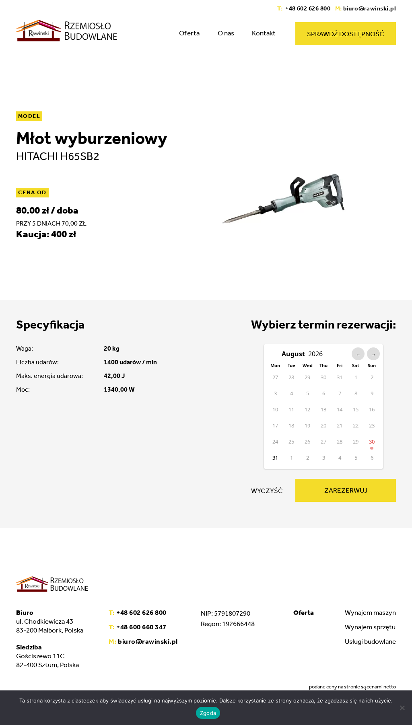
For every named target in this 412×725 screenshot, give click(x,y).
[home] (66, 30)
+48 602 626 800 (303, 8)
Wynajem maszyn (370, 612)
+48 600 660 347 (138, 627)
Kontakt (264, 33)
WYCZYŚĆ (267, 491)
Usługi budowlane (370, 641)
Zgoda (208, 713)
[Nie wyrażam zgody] (402, 708)
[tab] (303, 612)
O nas (226, 33)
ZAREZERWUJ (345, 490)
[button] (189, 36)
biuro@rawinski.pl (365, 8)
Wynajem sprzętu (370, 627)
